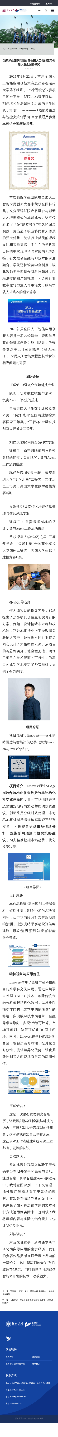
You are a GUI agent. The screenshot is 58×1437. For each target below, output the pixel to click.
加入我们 (49, 4)
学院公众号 (35, 4)
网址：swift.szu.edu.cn (15, 1390)
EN (39, 10)
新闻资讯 (13, 48)
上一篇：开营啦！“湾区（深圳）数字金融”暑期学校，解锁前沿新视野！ (28, 1293)
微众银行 (36, 1357)
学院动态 (24, 48)
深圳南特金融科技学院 (15, 1364)
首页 (4, 48)
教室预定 (36, 1364)
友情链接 (11, 1349)
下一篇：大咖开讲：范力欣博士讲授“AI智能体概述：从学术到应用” (27, 1302)
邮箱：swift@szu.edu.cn (16, 1397)
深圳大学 (9, 1357)
